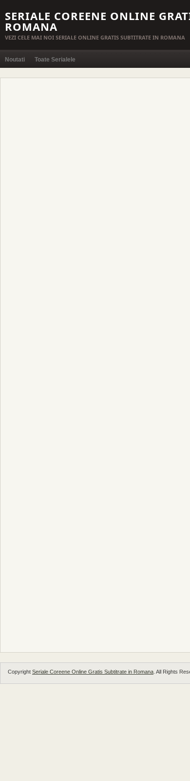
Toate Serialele (55, 59)
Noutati (15, 59)
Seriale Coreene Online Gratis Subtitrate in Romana (92, 672)
